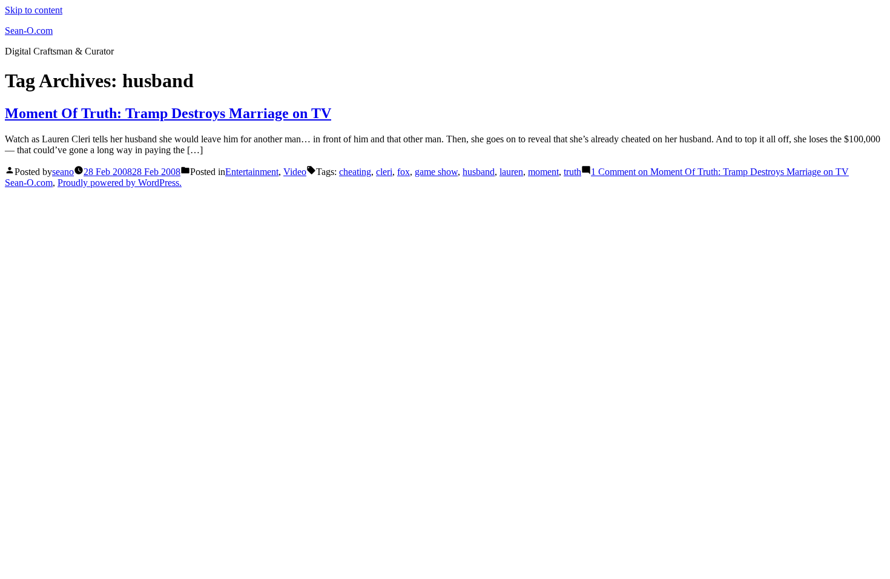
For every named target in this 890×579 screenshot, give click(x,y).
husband (479, 172)
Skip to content (33, 10)
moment (543, 172)
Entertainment (252, 172)
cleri (384, 172)
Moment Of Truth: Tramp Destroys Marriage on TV (168, 113)
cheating (355, 172)
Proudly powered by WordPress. (120, 182)
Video (294, 172)
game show (436, 172)
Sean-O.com (29, 30)
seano (63, 172)
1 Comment (720, 172)
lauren (511, 172)
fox (403, 172)
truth (572, 172)
